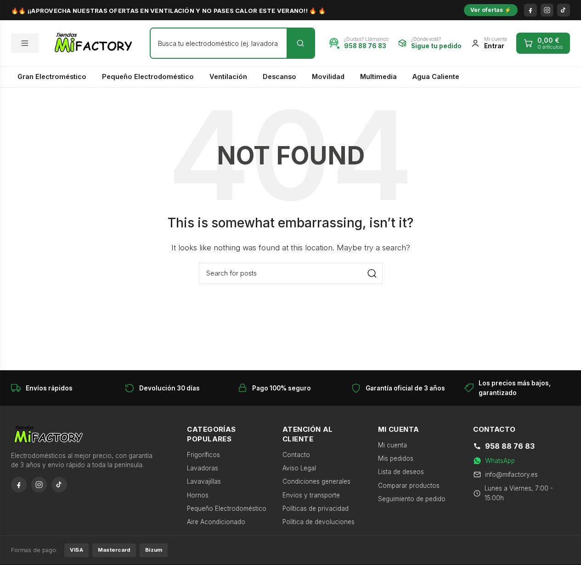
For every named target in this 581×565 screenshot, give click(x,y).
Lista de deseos (401, 471)
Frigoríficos (203, 454)
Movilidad (328, 76)
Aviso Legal (299, 468)
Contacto (296, 454)
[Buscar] (300, 43)
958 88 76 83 (510, 446)
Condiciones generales (316, 481)
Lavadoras (202, 468)
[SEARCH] (372, 273)
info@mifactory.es (511, 474)
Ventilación (228, 76)
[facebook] (530, 10)
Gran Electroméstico (51, 76)
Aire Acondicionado (216, 521)
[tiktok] (563, 10)
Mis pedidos (395, 458)
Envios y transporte (311, 495)
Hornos (198, 495)
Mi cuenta (392, 445)
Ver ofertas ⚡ (490, 9)
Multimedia (378, 76)
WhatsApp (500, 460)
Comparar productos (409, 485)
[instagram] (547, 10)
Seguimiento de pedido (412, 499)
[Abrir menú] (25, 43)
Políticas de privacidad (315, 508)
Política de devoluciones (318, 521)
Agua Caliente (435, 76)
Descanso (279, 76)
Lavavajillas (204, 481)
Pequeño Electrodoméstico (148, 76)
